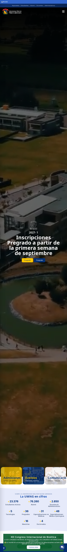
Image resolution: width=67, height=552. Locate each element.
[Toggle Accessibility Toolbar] (4, 548)
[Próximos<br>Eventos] (33, 475)
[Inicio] (11, 11)
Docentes (40, 5)
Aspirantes (15, 5)
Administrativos (50, 5)
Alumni (32, 5)
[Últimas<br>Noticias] (55, 475)
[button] (63, 11)
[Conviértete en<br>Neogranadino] (11, 475)
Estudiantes (25, 5)
